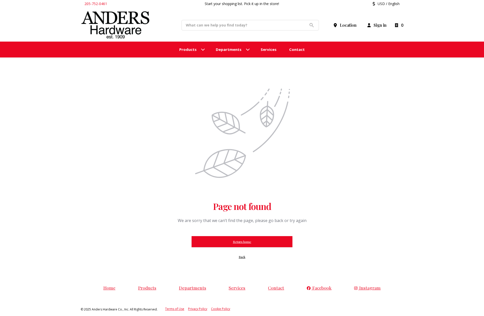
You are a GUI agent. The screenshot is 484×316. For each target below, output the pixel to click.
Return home (242, 242)
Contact (276, 288)
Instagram (369, 288)
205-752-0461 (95, 3)
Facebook (321, 288)
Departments (192, 288)
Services (237, 288)
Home (109, 288)
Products (147, 288)
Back (242, 257)
